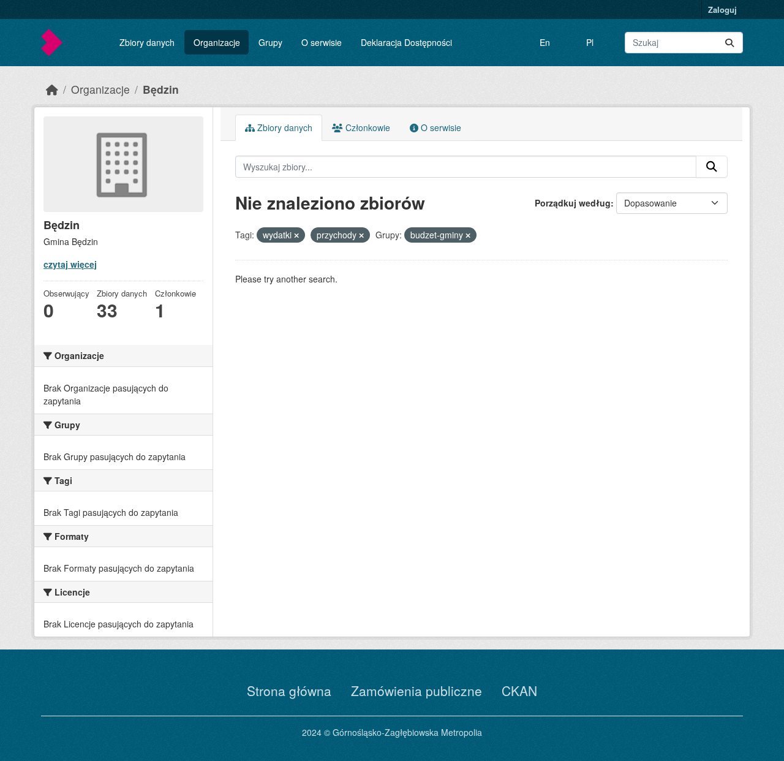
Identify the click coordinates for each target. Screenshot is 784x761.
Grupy (270, 42)
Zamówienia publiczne (416, 690)
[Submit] (729, 42)
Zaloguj (722, 9)
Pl (590, 42)
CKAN (519, 690)
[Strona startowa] (52, 89)
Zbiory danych (147, 42)
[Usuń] (296, 235)
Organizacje (217, 42)
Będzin (161, 89)
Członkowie (366, 127)
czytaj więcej (70, 264)
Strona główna (289, 690)
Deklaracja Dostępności (406, 42)
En (545, 42)
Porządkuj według (573, 203)
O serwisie (321, 42)
